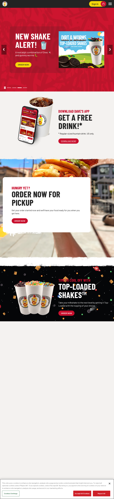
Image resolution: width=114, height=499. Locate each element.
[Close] (109, 483)
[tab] (9, 87)
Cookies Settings (11, 493)
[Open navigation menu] (110, 4)
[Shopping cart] (103, 4)
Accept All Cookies (82, 493)
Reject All (101, 493)
